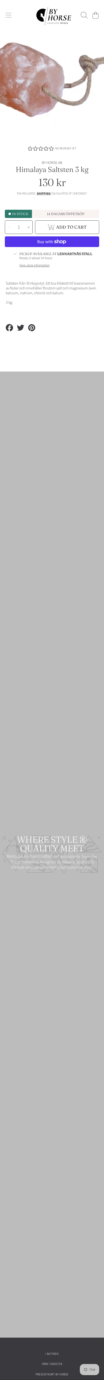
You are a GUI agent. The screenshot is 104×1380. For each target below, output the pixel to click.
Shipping (44, 194)
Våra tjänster (52, 1364)
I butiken (52, 1354)
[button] (8, 15)
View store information (34, 266)
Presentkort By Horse (52, 1374)
